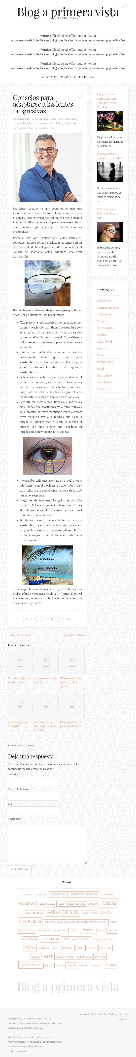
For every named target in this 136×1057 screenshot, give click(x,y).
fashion (93, 903)
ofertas (68, 948)
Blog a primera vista (68, 12)
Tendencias (104, 389)
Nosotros (68, 77)
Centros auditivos (108, 307)
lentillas (50, 939)
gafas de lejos (25, 128)
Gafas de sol (104, 341)
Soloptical (49, 77)
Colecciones (104, 314)
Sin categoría (105, 382)
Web (10, 803)
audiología (28, 894)
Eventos (102, 334)
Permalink (43, 128)
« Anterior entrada (19, 634)
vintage (60, 965)
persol (91, 948)
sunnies (100, 956)
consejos (42, 123)
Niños (100, 355)
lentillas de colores (76, 939)
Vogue (72, 965)
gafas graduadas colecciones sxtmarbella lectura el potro (75, 922)
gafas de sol (62, 912)
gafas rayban (44, 931)
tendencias (30, 965)
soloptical (84, 956)
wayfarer (84, 965)
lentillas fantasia (103, 939)
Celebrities (104, 301)
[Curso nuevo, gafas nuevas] (46, 662)
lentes (101, 930)
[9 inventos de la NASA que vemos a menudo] (46, 706)
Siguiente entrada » (75, 634)
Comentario (14, 818)
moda (30, 947)
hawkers (87, 930)
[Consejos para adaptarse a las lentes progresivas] (47, 167)
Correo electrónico (18, 789)
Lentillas (102, 348)
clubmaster (107, 894)
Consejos (73, 118)
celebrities (57, 894)
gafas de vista (89, 913)
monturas (44, 948)
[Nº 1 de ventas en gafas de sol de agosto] (72, 662)
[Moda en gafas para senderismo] (20, 662)
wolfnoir (97, 965)
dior (61, 904)
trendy (48, 965)
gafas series (60, 930)
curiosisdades (54, 123)
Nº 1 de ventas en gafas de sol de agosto (70, 682)
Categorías (87, 77)
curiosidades (46, 903)
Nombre (13, 774)
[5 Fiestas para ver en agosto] (20, 706)
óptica (110, 965)
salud (48, 956)
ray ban (105, 948)
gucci (74, 931)
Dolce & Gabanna (76, 904)
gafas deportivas (34, 913)
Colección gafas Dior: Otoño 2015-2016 (108, 213)
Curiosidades (19, 123)
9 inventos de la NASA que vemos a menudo (45, 726)
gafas (64, 123)
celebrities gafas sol (83, 894)
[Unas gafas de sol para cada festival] (72, 706)
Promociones (105, 362)
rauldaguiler (23, 118)
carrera (41, 894)
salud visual (65, 956)
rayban (35, 956)
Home (12, 1051)
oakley (55, 948)
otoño (80, 948)
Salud (30, 123)
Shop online (104, 375)
